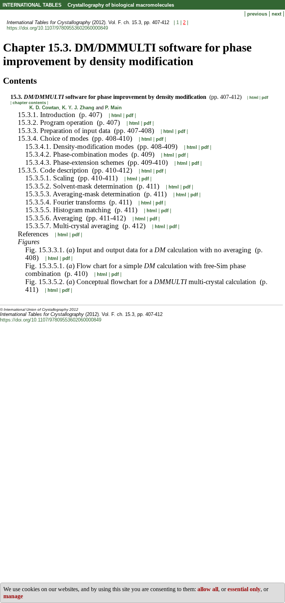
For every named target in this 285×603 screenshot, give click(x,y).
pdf (265, 97)
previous (258, 14)
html (253, 97)
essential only (244, 589)
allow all (207, 589)
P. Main (113, 107)
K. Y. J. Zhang (78, 107)
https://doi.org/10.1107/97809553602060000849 (57, 28)
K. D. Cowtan (44, 107)
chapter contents (29, 102)
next (277, 14)
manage (13, 596)
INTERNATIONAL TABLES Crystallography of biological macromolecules (88, 5)
